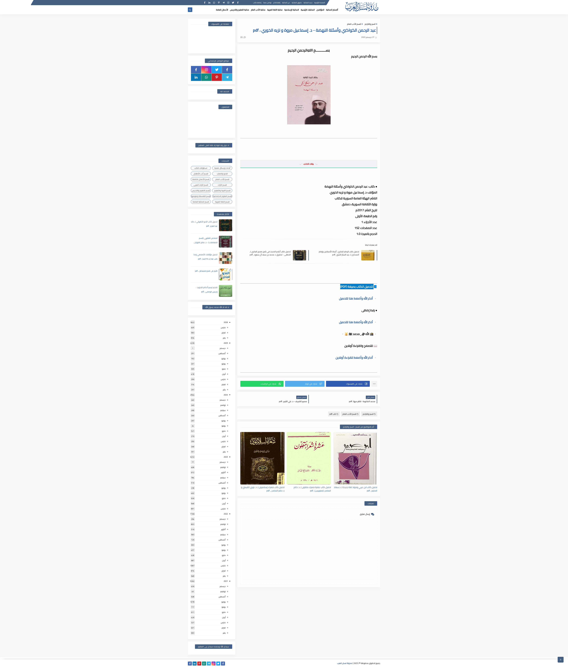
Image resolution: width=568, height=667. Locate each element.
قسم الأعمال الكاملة (200, 179)
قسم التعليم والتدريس (201, 190)
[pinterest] (219, 3)
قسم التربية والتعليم (222, 190)
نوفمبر (223, 405)
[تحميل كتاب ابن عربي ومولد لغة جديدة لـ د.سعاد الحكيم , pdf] (355, 458)
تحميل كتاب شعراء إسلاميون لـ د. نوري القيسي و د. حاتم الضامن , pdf (262, 489)
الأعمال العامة (222, 10)
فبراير (224, 332)
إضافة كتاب (257, 2)
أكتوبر (223, 472)
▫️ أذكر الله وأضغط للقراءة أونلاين (356, 357)
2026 (226, 322)
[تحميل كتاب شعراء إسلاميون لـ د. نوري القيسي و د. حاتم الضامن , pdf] (262, 458)
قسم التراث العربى (200, 185)
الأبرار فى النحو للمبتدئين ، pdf (206, 271)
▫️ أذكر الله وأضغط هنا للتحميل (358, 298)
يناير (224, 338)
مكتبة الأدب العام (258, 10)
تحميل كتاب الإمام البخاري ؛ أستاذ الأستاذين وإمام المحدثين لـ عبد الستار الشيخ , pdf (339, 253)
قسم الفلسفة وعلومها (200, 196)
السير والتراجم (370, 24)
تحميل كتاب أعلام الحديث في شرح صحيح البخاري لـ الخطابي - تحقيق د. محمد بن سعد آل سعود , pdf (270, 253)
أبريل (224, 374)
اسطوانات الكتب (200, 168)
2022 (226, 514)
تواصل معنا (267, 2)
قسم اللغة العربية (222, 202)
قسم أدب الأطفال (200, 173)
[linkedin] (209, 3)
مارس (223, 327)
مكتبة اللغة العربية (275, 10)
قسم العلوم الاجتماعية (222, 196)
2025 (226, 343)
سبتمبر (223, 410)
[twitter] (233, 3)
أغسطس (222, 353)
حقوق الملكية (297, 2)
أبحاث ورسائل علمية (222, 168)
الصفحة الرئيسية (319, 2)
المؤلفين (320, 10)
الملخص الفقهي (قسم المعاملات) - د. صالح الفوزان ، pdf (205, 242)
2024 (226, 395)
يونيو (224, 363)
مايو (224, 369)
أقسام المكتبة (332, 10)
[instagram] (228, 3)
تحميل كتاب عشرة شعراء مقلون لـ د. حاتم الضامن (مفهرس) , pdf (312, 489)
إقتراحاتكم (276, 2)
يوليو (223, 358)
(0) (241, 37)
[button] (348, 384)
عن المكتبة (286, 2)
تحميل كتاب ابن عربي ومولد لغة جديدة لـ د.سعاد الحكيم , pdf (355, 489)
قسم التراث (222, 185)
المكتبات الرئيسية (308, 10)
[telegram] (224, 3)
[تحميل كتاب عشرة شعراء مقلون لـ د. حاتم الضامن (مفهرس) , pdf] (309, 458)
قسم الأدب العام (354, 24)
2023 (226, 457)
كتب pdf (333, 414)
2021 (226, 581)
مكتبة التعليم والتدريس (239, 10)
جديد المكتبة (308, 2)
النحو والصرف (222, 173)
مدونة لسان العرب (344, 663)
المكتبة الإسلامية (291, 10)
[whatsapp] (214, 3)
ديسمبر (223, 348)
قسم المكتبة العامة (201, 202)
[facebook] (238, 3)
